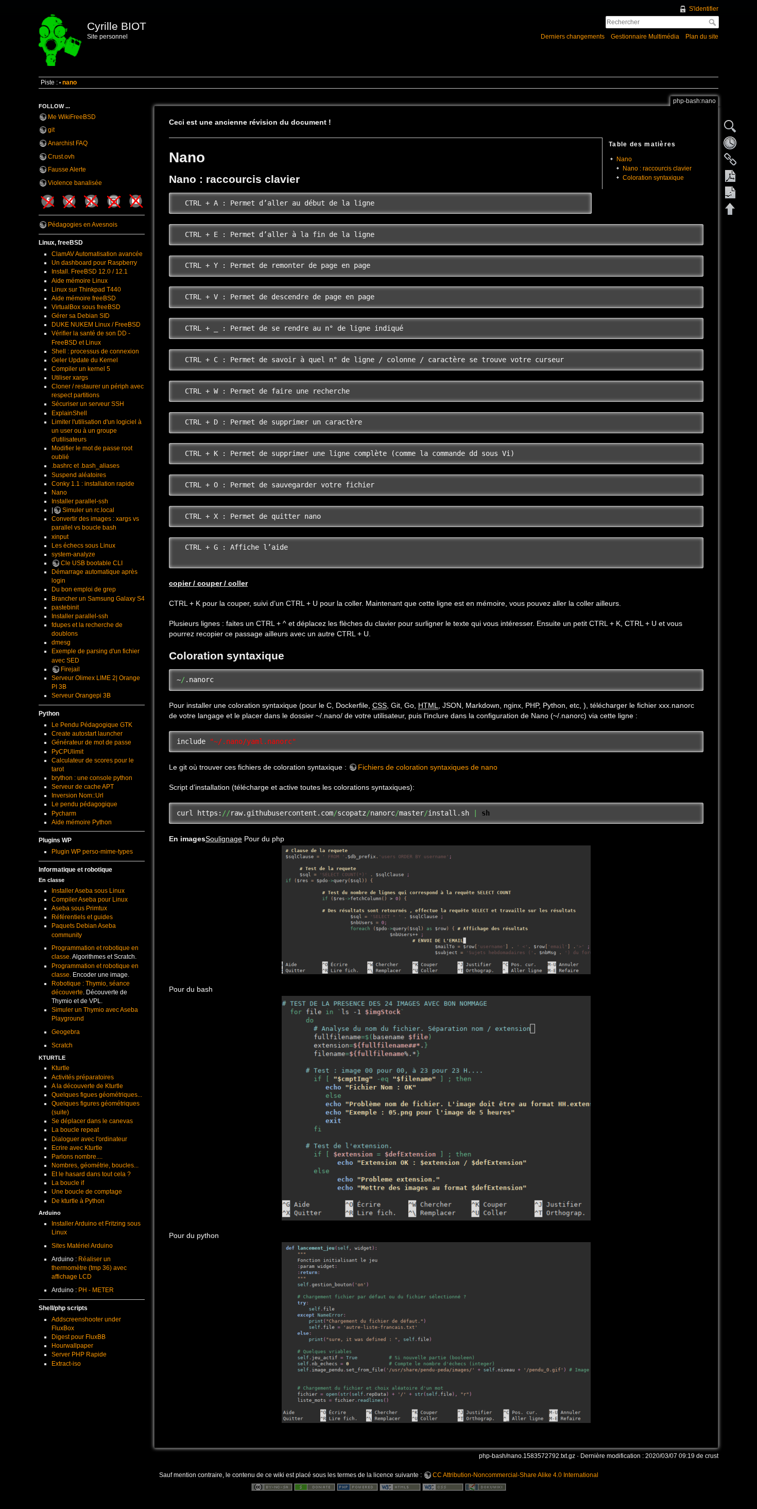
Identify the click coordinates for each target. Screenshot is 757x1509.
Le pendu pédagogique (84, 804)
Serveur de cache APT (82, 786)
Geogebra (65, 1032)
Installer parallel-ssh (79, 501)
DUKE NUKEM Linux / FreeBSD (96, 324)
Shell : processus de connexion (95, 351)
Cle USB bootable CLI (92, 563)
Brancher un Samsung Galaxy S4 (98, 598)
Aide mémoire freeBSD (83, 298)
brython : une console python (91, 778)
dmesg (61, 642)
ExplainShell (69, 413)
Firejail (70, 669)
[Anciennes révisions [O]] (730, 142)
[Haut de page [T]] (730, 208)
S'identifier (703, 8)
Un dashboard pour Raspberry (94, 262)
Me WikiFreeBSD (72, 117)
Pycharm (63, 813)
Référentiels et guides (82, 917)
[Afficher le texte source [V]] (730, 126)
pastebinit (65, 607)
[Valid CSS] (442, 1486)
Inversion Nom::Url (77, 795)
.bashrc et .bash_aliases (85, 465)
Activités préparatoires (82, 1077)
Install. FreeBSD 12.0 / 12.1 (89, 271)
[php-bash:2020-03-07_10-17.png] (436, 1108)
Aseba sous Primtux (79, 908)
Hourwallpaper (72, 1345)
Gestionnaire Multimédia (645, 36)
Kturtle (60, 1068)
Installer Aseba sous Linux (88, 890)
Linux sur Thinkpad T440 (86, 289)
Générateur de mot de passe (91, 742)
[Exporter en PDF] (730, 175)
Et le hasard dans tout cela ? (91, 1174)
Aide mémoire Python (81, 822)
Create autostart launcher (87, 733)
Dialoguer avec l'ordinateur (89, 1139)
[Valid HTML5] (400, 1486)
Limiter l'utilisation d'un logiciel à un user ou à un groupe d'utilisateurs (96, 430)
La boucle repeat (75, 1129)
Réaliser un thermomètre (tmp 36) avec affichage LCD (89, 1268)
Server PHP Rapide (79, 1354)
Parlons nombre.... (76, 1156)
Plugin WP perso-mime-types (92, 851)
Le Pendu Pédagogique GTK (91, 724)
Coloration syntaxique (653, 177)
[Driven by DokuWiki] (485, 1486)
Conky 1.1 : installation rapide (92, 483)
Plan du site (701, 36)
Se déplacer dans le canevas (92, 1121)
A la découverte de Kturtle (87, 1086)
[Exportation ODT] (730, 192)
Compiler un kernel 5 (80, 368)
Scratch (62, 1045)
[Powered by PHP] (357, 1486)
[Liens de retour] (730, 159)
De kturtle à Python (78, 1201)
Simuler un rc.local (88, 510)
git (51, 129)
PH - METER (96, 1290)
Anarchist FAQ (68, 143)
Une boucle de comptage (86, 1191)
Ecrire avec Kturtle (76, 1147)
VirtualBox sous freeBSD (86, 307)
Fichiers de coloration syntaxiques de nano (427, 767)
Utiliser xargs (69, 377)
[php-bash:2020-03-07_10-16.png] (436, 909)
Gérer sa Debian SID (80, 315)
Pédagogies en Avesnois (82, 224)
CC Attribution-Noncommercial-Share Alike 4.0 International (515, 1475)
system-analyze (73, 554)
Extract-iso (66, 1363)
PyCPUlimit (67, 751)
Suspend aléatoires (78, 475)
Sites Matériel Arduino (82, 1245)
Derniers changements (573, 36)
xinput (59, 536)
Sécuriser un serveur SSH (87, 404)
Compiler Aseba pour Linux (89, 899)
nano (69, 82)
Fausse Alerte (67, 169)
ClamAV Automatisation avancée (97, 254)
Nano (59, 492)
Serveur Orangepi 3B (81, 695)
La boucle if (67, 1182)
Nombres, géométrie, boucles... (95, 1165)
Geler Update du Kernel (84, 360)
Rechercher (713, 22)
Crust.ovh (61, 156)
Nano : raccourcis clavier (657, 168)
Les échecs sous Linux (83, 545)
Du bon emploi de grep (83, 589)
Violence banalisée (75, 182)
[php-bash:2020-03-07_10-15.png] (436, 1332)
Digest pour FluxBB (78, 1337)
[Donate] (314, 1486)
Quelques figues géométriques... (96, 1094)
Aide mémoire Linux (79, 280)
